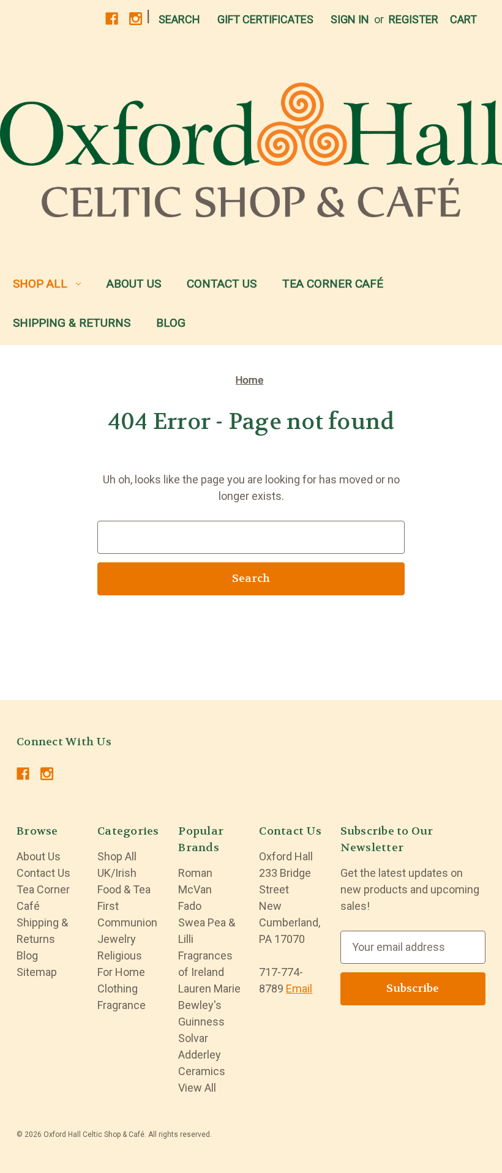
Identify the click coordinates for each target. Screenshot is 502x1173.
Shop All (40, 284)
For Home (121, 972)
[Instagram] (135, 18)
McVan (195, 889)
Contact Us (222, 284)
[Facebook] (111, 18)
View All (197, 1087)
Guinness (201, 1021)
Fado (189, 905)
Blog (170, 323)
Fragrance (121, 1005)
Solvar (193, 1038)
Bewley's (200, 1005)
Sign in (350, 19)
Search (179, 19)
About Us (134, 284)
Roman (195, 872)
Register (413, 19)
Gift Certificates (265, 19)
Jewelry (116, 939)
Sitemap (37, 972)
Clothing (117, 988)
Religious (119, 955)
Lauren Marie (209, 988)
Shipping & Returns (71, 323)
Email (299, 988)
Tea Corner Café (332, 284)
